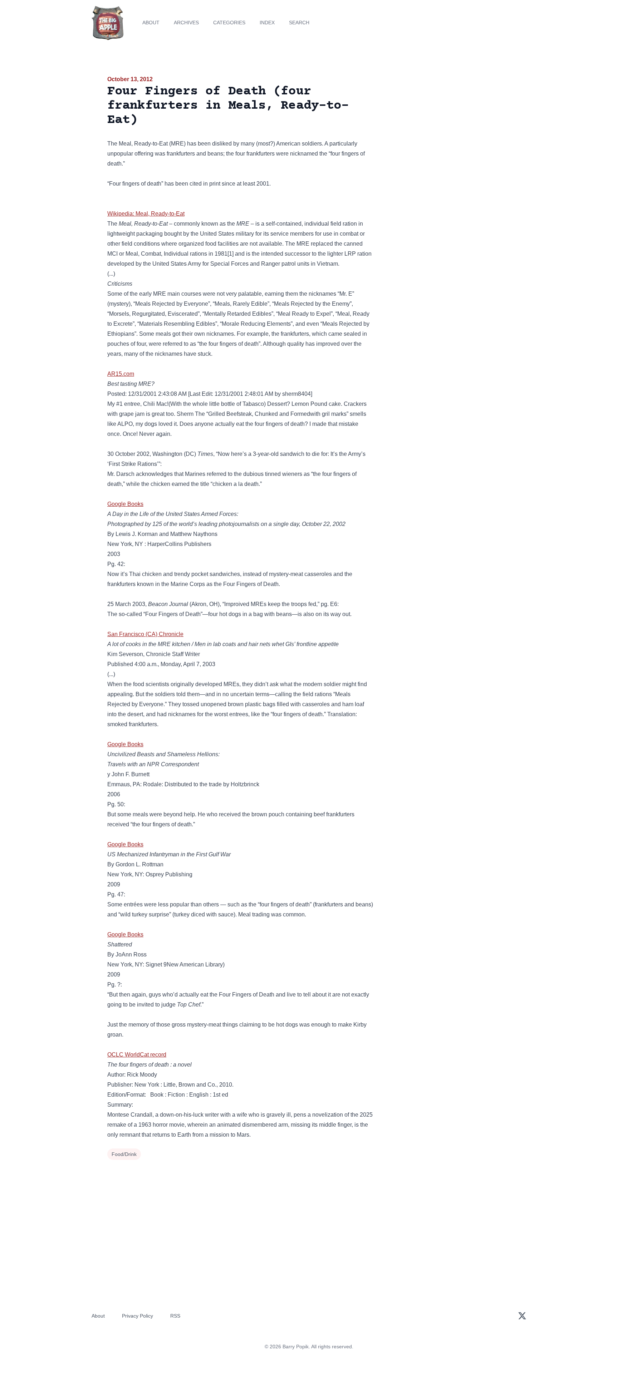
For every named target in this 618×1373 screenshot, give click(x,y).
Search (299, 22)
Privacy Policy (137, 1316)
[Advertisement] (446, 130)
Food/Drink (124, 1154)
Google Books (125, 504)
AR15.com (120, 374)
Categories (229, 22)
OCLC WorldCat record (136, 1055)
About (151, 22)
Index (267, 22)
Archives (186, 22)
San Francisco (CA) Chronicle (145, 634)
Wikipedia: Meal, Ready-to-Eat (146, 214)
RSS (175, 1316)
